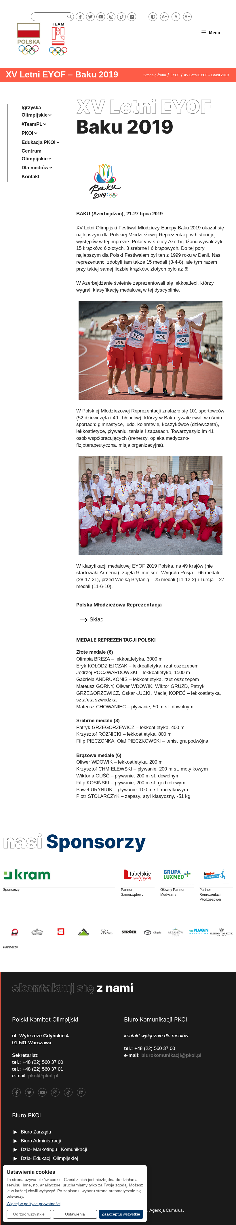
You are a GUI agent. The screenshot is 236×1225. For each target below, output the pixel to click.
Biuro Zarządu (36, 1132)
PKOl (27, 133)
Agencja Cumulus (166, 1210)
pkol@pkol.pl (43, 1075)
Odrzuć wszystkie (29, 1214)
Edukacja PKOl (39, 142)
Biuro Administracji (41, 1141)
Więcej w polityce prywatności (33, 1203)
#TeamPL (32, 124)
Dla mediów (35, 167)
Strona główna (154, 75)
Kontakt (30, 176)
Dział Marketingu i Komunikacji (54, 1149)
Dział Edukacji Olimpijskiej (49, 1158)
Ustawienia (75, 1214)
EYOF (175, 75)
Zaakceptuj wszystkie (121, 1214)
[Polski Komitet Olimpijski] (41, 38)
